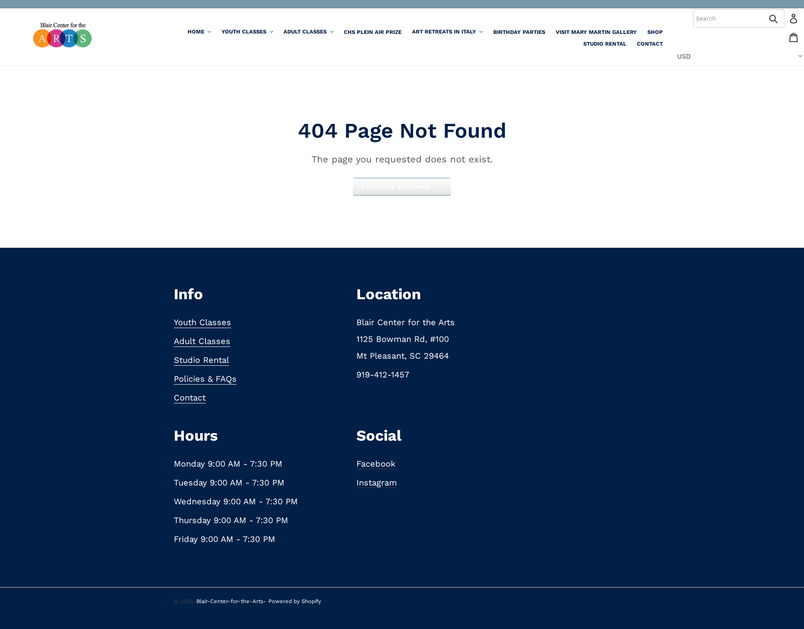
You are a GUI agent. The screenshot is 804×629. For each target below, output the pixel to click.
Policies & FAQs (205, 379)
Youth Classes (202, 322)
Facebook (375, 464)
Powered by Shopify (294, 601)
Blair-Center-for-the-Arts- (231, 601)
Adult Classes (202, 341)
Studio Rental (201, 360)
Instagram (376, 483)
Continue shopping (395, 186)
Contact (190, 398)
